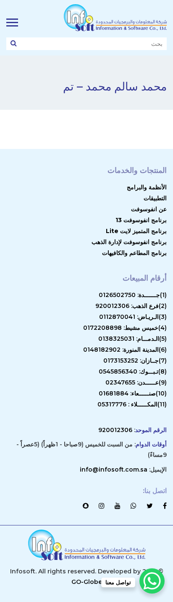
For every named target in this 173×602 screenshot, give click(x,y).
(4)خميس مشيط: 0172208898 (125, 327)
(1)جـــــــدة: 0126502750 (133, 295)
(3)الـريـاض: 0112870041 (133, 317)
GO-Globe (86, 582)
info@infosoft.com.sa (113, 469)
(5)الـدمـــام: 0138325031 (132, 338)
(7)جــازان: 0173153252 (135, 360)
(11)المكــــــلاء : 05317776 (132, 404)
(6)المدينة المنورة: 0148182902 (125, 349)
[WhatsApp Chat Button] (152, 581)
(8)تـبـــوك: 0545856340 (133, 371)
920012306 (115, 430)
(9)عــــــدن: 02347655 (136, 382)
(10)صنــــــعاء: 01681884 (133, 393)
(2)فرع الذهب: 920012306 (131, 306)
